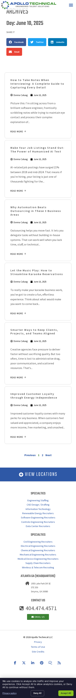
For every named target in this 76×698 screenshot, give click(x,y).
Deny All (37, 693)
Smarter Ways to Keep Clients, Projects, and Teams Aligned (34, 331)
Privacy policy (9, 693)
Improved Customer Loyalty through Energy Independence (33, 395)
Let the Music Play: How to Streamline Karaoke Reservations (36, 272)
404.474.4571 (41, 608)
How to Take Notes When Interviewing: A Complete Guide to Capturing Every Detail (37, 83)
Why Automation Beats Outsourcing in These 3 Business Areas (35, 210)
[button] (71, 5)
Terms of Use (38, 646)
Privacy (38, 641)
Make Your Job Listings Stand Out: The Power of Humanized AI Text (37, 149)
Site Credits (38, 651)
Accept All (66, 693)
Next (48, 455)
